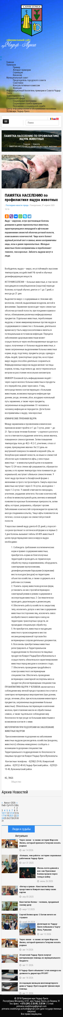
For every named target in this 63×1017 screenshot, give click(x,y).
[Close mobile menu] (1, 59)
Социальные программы (25, 101)
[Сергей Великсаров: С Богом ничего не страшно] (10, 922)
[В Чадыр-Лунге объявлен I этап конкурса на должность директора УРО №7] (10, 975)
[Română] (51, 118)
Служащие (18, 72)
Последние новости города (17, 205)
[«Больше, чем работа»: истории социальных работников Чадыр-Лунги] (10, 864)
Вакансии (17, 75)
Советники (18, 83)
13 (10, 813)
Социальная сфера (15, 98)
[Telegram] (29, 216)
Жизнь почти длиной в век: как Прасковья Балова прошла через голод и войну (48, 872)
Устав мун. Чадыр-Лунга (17, 111)
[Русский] (54, 118)
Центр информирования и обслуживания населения (31, 108)
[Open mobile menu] (1, 57)
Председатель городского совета (29, 80)
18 (5, 815)
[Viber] (11, 216)
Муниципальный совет (17, 77)
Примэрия (11, 64)
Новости (36, 144)
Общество (16, 781)
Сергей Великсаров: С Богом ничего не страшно (37, 916)
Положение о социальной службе (29, 106)
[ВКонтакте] (16, 216)
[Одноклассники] (7, 216)
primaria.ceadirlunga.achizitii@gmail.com (20, 1008)
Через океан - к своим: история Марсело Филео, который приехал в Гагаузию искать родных (40, 843)
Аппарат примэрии (22, 70)
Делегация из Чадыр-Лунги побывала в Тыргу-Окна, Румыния (49, 927)
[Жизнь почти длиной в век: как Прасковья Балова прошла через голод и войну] (27, 872)
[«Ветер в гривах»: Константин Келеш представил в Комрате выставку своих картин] (10, 890)
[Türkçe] (57, 118)
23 (17, 815)
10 (3, 813)
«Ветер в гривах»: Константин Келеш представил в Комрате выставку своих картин (37, 889)
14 (12, 813)
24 (3, 818)
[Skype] (25, 216)
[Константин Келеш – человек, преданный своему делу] (10, 906)
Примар (16, 67)
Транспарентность (15, 95)
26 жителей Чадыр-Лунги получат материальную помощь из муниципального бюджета (39, 958)
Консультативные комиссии (26, 85)
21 (12, 815)
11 (5, 813)
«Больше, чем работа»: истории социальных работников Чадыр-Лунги (40, 857)
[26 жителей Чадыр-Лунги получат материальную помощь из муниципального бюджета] (10, 958)
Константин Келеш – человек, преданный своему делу (39, 903)
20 (10, 815)
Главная (10, 62)
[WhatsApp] (20, 216)
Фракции (17, 88)
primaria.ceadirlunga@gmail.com (31, 1006)
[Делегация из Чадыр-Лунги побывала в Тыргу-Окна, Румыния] (27, 929)
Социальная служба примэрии (27, 103)
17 (3, 815)
